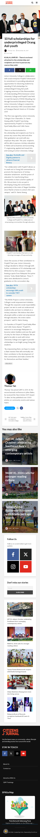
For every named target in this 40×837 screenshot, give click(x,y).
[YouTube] (26, 567)
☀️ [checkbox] (6, 831)
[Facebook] (13, 554)
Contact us (7, 768)
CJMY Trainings (8, 782)
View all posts (10, 408)
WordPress (34, 832)
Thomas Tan (11, 50)
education (8, 363)
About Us (6, 764)
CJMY (10, 528)
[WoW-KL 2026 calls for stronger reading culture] (20, 483)
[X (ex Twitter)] (26, 554)
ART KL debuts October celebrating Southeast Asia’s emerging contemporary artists (19, 621)
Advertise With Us (9, 778)
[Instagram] (13, 567)
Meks (21, 832)
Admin (10, 460)
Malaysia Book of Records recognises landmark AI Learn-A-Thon (18, 716)
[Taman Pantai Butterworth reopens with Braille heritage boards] (20, 517)
